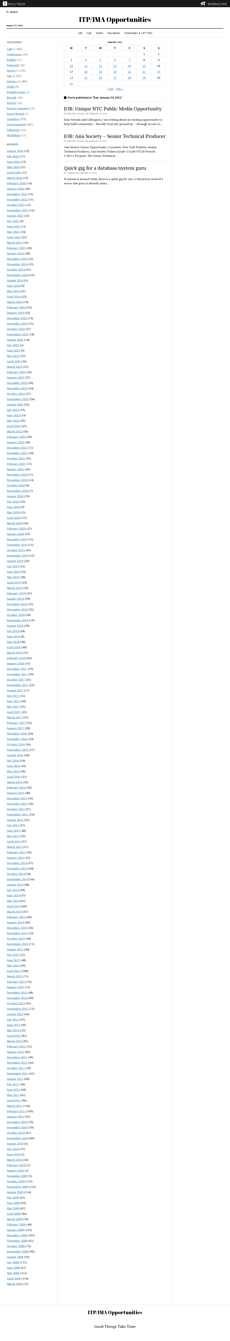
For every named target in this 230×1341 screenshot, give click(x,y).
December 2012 (17, 992)
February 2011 (16, 1111)
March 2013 (14, 976)
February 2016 (16, 787)
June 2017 (13, 701)
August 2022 (15, 404)
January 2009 (15, 1230)
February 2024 (16, 307)
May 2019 (13, 577)
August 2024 (15, 280)
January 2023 (15, 377)
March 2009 (14, 1219)
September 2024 (17, 275)
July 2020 (13, 502)
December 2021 (17, 448)
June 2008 (13, 1268)
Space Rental (15, 114)
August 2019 (15, 561)
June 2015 (13, 831)
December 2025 (17, 194)
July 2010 (13, 1149)
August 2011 (15, 1079)
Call (89, 33)
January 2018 (15, 663)
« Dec (110, 89)
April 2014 (14, 906)
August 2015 (15, 820)
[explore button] (204, 3)
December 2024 (17, 259)
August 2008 (15, 1257)
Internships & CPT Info (138, 33)
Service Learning (18, 108)
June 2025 (13, 226)
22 (144, 72)
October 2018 (16, 615)
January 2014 (15, 922)
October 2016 (16, 744)
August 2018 (15, 626)
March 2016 (14, 782)
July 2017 (13, 696)
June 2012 (13, 1025)
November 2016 (17, 739)
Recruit (11, 97)
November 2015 (17, 804)
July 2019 (13, 566)
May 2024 (13, 291)
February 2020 (16, 529)
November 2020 (17, 480)
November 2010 (17, 1127)
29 (144, 77)
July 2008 (13, 1262)
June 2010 (13, 1154)
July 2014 (13, 890)
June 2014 (13, 895)
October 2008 (16, 1246)
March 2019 (14, 588)
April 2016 (14, 777)
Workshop (13, 135)
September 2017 (17, 685)
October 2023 (16, 329)
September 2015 (17, 814)
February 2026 (16, 183)
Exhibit (11, 60)
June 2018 (13, 636)
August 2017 (15, 690)
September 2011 (17, 1073)
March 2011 (14, 1106)
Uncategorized (16, 124)
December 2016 (17, 734)
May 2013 (13, 965)
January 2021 (15, 469)
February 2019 (16, 593)
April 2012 (14, 1036)
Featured (13, 65)
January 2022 (15, 442)
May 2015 (13, 836)
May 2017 (13, 707)
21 (129, 72)
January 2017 (15, 728)
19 (100, 72)
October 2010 (16, 1133)
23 (158, 72)
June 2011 (13, 1090)
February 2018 (16, 658)
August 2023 (15, 340)
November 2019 (17, 545)
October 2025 (16, 205)
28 (129, 77)
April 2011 (14, 1100)
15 (144, 66)
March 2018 (14, 653)
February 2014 (16, 917)
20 (115, 72)
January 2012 (15, 1052)
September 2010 (17, 1138)
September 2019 (17, 555)
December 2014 (17, 863)
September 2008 (17, 1251)
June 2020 (13, 507)
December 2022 (17, 383)
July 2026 (13, 156)
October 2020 (16, 485)
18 (86, 72)
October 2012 (16, 1003)
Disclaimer (113, 33)
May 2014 (13, 901)
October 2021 (16, 458)
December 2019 (17, 539)
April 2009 (14, 1214)
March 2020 (14, 523)
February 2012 (16, 1046)
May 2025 (13, 232)
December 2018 (17, 604)
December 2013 (17, 928)
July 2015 (13, 825)
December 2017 (17, 669)
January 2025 (15, 253)
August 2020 (15, 496)
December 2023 (17, 318)
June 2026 (13, 162)
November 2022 (17, 388)
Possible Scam (16, 92)
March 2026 (14, 178)
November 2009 (17, 1176)
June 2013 (13, 960)
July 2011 (13, 1084)
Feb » (119, 89)
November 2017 (17, 674)
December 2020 (17, 475)
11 (86, 66)
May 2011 (13, 1095)
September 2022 (17, 399)
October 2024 (16, 270)
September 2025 (17, 210)
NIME (10, 87)
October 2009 (16, 1181)
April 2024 (14, 297)
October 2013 (16, 939)
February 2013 (16, 982)
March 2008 (14, 1284)
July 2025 (13, 221)
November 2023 (17, 323)
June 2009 (13, 1203)
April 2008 (14, 1278)
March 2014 (14, 912)
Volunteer (13, 130)
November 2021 (17, 453)
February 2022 (16, 437)
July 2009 (13, 1197)
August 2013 (15, 949)
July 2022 (13, 410)
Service (11, 103)
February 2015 (16, 852)
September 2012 (17, 1009)
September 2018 (17, 620)
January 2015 (15, 858)
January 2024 (15, 313)
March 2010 (14, 1160)
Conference (14, 54)
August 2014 (15, 885)
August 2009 (15, 1192)
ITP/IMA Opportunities (115, 19)
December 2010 (17, 1122)
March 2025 (14, 243)
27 (115, 77)
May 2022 (13, 421)
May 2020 (13, 512)
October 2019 (16, 550)
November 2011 (17, 1063)
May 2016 (13, 771)
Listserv (12, 81)
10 (71, 66)
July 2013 (13, 955)
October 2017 (16, 680)
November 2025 (17, 199)
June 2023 (13, 350)
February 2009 (16, 1224)
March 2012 (14, 1041)
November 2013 (17, 933)
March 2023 (14, 367)
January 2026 (15, 189)
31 (71, 83)
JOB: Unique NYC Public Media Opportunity (113, 108)
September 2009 (17, 1187)
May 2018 (13, 642)
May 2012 (13, 1030)
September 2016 (17, 750)
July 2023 (13, 345)
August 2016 (15, 755)
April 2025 (14, 237)
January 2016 (15, 793)
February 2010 (16, 1165)
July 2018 (13, 631)
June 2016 (13, 766)
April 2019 (14, 582)
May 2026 (13, 167)
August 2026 (15, 151)
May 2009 (13, 1208)
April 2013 (14, 971)
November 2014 (17, 868)
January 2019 (15, 599)
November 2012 (17, 998)
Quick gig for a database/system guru (105, 168)
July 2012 (13, 1019)
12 (100, 66)
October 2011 (16, 1068)
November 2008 (17, 1241)
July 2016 (13, 760)
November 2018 (17, 609)
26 (100, 77)
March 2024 (14, 302)
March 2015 (14, 847)
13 (115, 66)
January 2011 (15, 1117)
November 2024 (17, 264)
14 (129, 66)
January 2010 (15, 1170)
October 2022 (16, 394)
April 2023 (14, 361)
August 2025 (15, 216)
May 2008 (13, 1273)
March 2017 (14, 717)
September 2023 (17, 334)
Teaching (13, 119)
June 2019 (13, 572)
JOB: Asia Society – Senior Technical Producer (114, 136)
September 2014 (17, 879)
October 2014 (16, 874)
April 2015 (14, 841)
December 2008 (17, 1235)
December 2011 (17, 1057)
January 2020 (15, 534)
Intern (99, 33)
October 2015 (16, 809)
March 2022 (14, 431)
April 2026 (14, 172)
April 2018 (14, 647)
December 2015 (17, 798)
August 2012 (15, 1014)
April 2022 (14, 426)
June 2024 (13, 286)
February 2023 (16, 372)
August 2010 (15, 1144)
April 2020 (14, 518)
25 (86, 77)
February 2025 (16, 248)
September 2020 (17, 491)
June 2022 (13, 415)
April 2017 (14, 712)
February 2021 (16, 464)
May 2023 (13, 356)
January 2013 (15, 987)
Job (80, 33)
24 (71, 77)
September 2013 (17, 944)
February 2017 (16, 723)
